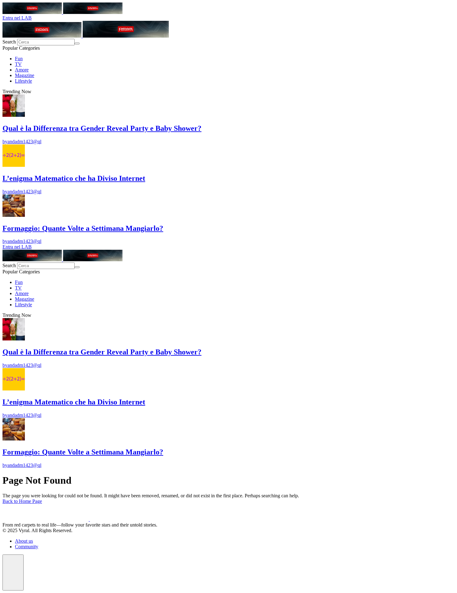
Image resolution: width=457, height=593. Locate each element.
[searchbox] (46, 42)
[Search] (77, 43)
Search (9, 41)
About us (24, 541)
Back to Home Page (22, 501)
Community (26, 546)
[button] (13, 572)
